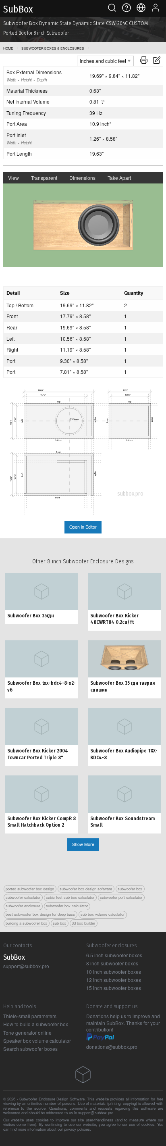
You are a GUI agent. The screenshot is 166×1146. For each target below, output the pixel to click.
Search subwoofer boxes (30, 1048)
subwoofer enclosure (23, 905)
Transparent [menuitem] (44, 177)
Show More (83, 844)
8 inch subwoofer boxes (112, 963)
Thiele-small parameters (29, 1016)
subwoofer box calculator (67, 905)
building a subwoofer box (26, 923)
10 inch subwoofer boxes (113, 971)
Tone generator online (27, 1032)
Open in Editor (83, 527)
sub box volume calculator (102, 914)
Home (8, 48)
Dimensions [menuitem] (82, 177)
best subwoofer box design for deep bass (40, 914)
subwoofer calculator (23, 897)
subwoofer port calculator (121, 897)
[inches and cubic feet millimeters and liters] (105, 60)
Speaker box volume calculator (37, 1040)
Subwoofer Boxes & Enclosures (52, 48)
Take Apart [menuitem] (119, 177)
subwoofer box (130, 889)
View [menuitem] (13, 177)
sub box (59, 923)
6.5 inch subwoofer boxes (114, 955)
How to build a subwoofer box (35, 1024)
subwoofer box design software (86, 889)
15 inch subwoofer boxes (113, 987)
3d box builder (83, 923)
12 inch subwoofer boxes (113, 979)
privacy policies (77, 1129)
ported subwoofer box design (30, 889)
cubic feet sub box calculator (70, 897)
